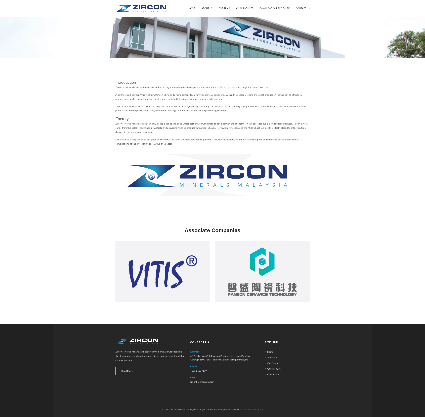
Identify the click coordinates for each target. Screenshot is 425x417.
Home (192, 8)
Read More (127, 371)
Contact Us (303, 8)
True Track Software (252, 409)
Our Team (224, 8)
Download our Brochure (274, 8)
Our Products (244, 8)
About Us (207, 8)
